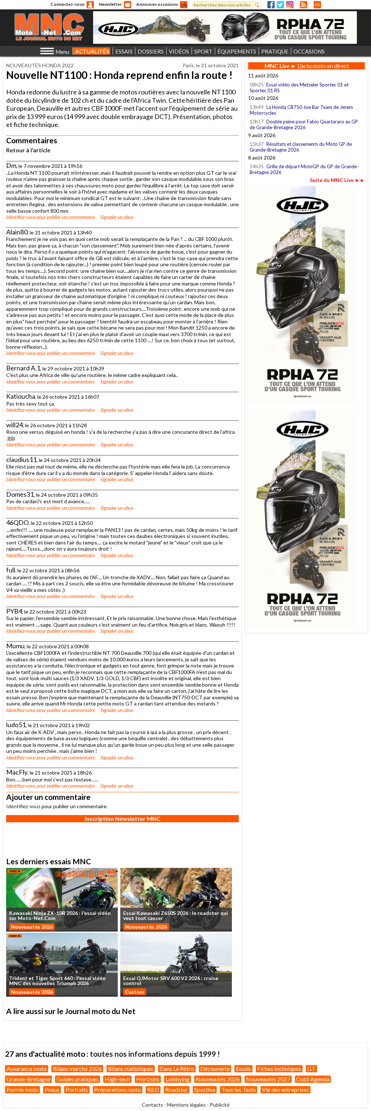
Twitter (280, 4)
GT (311, 1068)
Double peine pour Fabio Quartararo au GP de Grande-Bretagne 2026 (304, 124)
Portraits (77, 1089)
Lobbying (177, 1079)
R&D (153, 1089)
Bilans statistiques (130, 1068)
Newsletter (110, 4)
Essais (243, 1068)
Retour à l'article (28, 150)
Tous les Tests (238, 1089)
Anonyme (90, 4)
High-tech (117, 1079)
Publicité (220, 1105)
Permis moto (22, 1089)
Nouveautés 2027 (268, 1079)
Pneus (52, 1089)
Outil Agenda (312, 1079)
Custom (134, 992)
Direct (317, 4)
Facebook (271, 4)
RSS (303, 4)
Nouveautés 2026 (32, 927)
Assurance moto (27, 1068)
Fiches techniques (279, 1068)
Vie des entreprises (285, 1089)
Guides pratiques (78, 1079)
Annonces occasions (157, 4)
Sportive (204, 1089)
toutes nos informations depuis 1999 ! (155, 1053)
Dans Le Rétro (176, 1068)
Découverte (215, 1068)
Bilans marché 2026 (77, 1068)
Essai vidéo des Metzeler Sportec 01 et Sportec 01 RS (299, 87)
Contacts (152, 1105)
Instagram (289, 4)
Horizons (147, 1079)
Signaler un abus (116, 217)
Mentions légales (186, 1105)
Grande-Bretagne (28, 1079)
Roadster (176, 1089)
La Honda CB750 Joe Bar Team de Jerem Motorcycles (301, 110)
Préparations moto (117, 1089)
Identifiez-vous (21, 217)
